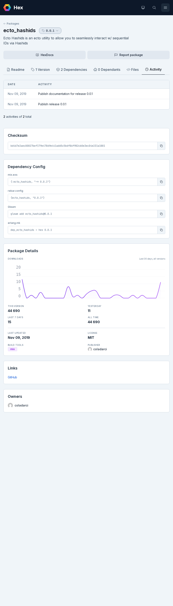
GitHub (12, 377)
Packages (13, 23)
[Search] (154, 8)
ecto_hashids (19, 30)
